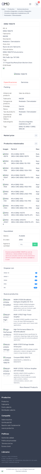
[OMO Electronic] (5, 4)
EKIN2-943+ (19, 206)
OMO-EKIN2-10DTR (22, 156)
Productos (11, 9)
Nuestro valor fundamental (11, 425)
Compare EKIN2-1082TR (22, 357)
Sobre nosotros (7, 420)
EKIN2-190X (19, 185)
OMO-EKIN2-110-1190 (23, 163)
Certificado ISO (7, 422)
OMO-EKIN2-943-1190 (23, 201)
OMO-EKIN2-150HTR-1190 (24, 177)
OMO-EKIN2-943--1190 (24, 208)
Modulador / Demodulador (12, 15)
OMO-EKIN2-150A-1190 (24, 170)
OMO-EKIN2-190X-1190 (23, 187)
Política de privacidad (9, 441)
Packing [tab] (7, 87)
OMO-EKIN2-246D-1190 (24, 194)
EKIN (5, 284)
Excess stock (6, 446)
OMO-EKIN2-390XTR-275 (24, 222)
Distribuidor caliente (8, 410)
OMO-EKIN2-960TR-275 (24, 215)
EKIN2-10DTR (19, 154)
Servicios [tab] (24, 82)
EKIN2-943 (19, 199)
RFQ (35, 244)
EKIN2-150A (19, 168)
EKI (5, 287)
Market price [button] (9, 135)
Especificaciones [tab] (10, 82)
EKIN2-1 (6, 276)
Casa (3, 9)
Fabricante (5, 404)
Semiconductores (23, 9)
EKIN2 (5, 280)
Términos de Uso (7, 443)
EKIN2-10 (6, 273)
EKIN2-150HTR (20, 175)
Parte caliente (6, 407)
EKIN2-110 (18, 161)
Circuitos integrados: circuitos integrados (17, 11)
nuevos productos (8, 428)
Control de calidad (8, 438)
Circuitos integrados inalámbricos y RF (16, 13)
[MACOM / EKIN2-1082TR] (20, 74)
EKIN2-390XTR (20, 220)
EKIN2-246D (19, 192)
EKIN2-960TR (20, 213)
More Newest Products (29, 387)
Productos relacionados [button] (14, 144)
